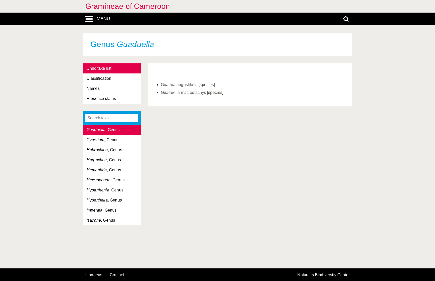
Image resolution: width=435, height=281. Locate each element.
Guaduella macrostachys (183, 92)
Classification (99, 78)
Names (93, 88)
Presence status (101, 98)
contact (117, 275)
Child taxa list (99, 68)
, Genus (103, 130)
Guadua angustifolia (179, 85)
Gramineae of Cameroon (127, 6)
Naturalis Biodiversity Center (323, 275)
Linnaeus (93, 275)
